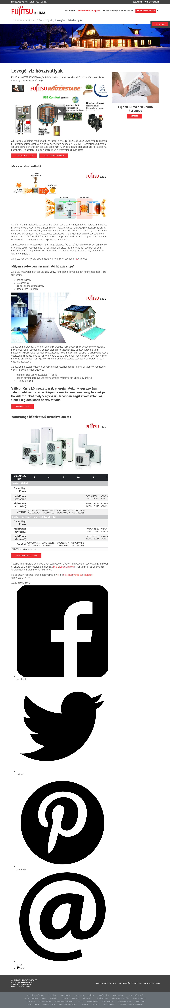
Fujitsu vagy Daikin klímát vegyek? (131, 1004)
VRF (57, 574)
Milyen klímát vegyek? (124, 1001)
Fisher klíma (52, 995)
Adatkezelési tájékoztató (130, 983)
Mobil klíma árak (33, 1004)
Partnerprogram (151, 2)
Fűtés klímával (65, 995)
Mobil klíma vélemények (67, 1004)
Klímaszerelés (30, 1001)
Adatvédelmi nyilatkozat (106, 983)
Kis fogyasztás (17, 2)
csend (27, 2)
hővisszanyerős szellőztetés (78, 574)
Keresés (134, 116)
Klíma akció (54, 998)
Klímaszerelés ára (45, 1001)
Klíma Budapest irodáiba (120, 998)
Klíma (44, 998)
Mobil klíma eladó (49, 1004)
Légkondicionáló (92, 1001)
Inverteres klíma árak (31, 998)
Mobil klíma (140, 1001)
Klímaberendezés (102, 998)
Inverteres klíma (118, 995)
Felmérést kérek (22, 406)
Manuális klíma (107, 1001)
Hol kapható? (158, 24)
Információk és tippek (89, 10)
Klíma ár (65, 998)
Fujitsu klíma (79, 995)
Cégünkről (137, 2)
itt (77, 258)
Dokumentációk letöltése (26, 556)
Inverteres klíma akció (135, 995)
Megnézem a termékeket (54, 156)
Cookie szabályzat (152, 983)
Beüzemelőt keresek (24, 156)
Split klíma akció (109, 1004)
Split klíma (95, 1004)
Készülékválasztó (146, 10)
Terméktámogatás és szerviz (118, 10)
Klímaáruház (87, 998)
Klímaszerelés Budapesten (64, 1001)
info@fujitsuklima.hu (63, 566)
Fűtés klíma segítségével (35, 995)
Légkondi (80, 1001)
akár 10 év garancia (38, 2)
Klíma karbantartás (139, 998)
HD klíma (91, 995)
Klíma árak (75, 998)
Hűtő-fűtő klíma (103, 995)
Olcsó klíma (84, 1004)
